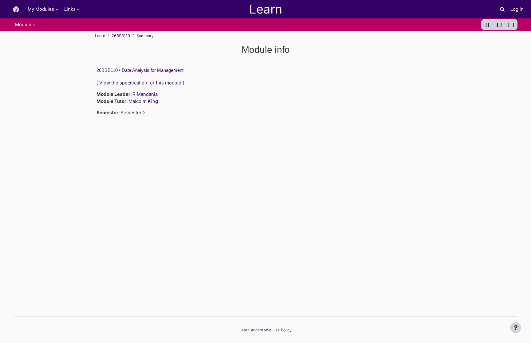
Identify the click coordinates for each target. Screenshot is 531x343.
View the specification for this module (140, 83)
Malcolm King (143, 101)
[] (487, 24)
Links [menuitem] (70, 9)
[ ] (499, 24)
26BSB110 (121, 35)
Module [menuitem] (23, 24)
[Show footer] (515, 327)
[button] (16, 9)
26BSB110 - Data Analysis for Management (139, 70)
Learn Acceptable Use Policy (265, 330)
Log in (517, 9)
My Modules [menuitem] (41, 9)
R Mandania (145, 94)
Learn (100, 35)
